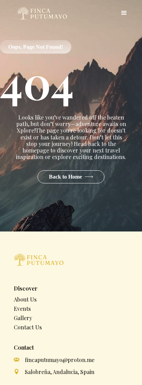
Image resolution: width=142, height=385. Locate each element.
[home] (40, 13)
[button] (124, 13)
